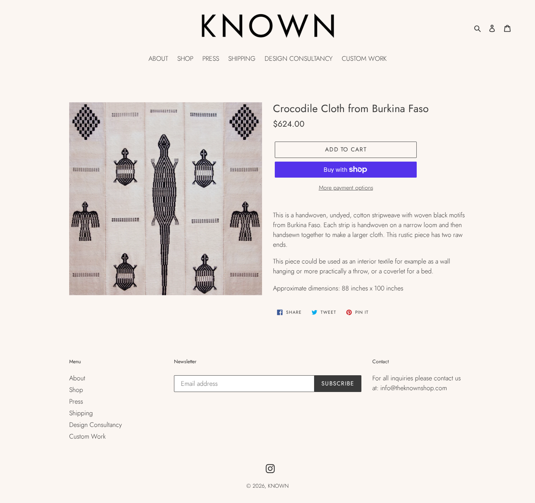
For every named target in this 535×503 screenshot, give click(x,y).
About (77, 378)
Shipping (81, 413)
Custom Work (87, 436)
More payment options (346, 187)
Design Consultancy (95, 424)
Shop (76, 390)
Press (76, 401)
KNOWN (278, 486)
